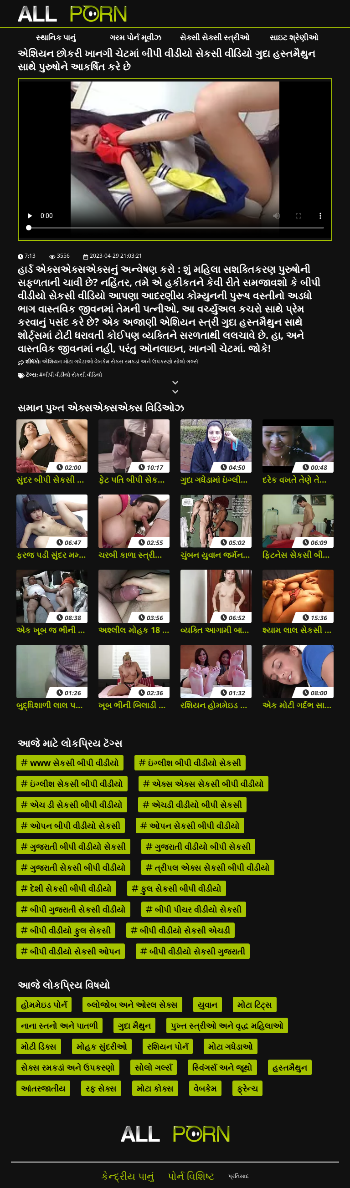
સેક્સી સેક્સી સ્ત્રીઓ (215, 37)
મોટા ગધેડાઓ (78, 361)
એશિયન (52, 361)
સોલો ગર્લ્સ (186, 361)
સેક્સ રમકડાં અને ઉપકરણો (141, 361)
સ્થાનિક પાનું (56, 37)
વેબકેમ (101, 361)
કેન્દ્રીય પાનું (127, 1176)
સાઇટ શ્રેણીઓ (294, 37)
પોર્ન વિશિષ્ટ (191, 1176)
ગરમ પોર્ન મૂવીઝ (135, 37)
